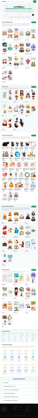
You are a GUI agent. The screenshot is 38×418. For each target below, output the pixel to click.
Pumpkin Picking (16, 333)
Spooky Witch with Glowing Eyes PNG (16, 179)
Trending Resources (4, 407)
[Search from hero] (33, 15)
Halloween (9, 1)
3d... (10, 159)
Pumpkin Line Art (22, 333)
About (26, 407)
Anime (26, 101)
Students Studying (9, 337)
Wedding (26, 284)
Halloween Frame (4, 333)
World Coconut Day (16, 67)
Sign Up (15, 408)
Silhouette (15, 129)
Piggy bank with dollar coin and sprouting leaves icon (21, 179)
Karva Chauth (15, 250)
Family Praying (4, 160)
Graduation (15, 298)
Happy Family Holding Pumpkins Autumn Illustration (15, 199)
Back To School (27, 298)
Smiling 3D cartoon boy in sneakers (11, 159)
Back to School (13, 1)
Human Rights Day (16, 236)
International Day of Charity (17, 39)
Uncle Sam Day (4, 81)
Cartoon (15, 101)
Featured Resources (4, 409)
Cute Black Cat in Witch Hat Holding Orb (23, 159)
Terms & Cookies (28, 409)
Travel (3, 326)
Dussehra (9, 339)
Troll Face (16, 159)
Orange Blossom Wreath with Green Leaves (26, 179)
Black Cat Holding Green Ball (12, 148)
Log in (32, 1)
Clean (4, 1)
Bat (14, 335)
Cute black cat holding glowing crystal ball (22, 148)
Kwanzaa (3, 250)
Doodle (3, 129)
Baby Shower (15, 312)
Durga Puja (21, 338)
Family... (3, 159)
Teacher (16, 1)
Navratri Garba (3, 338)
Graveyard (3, 335)
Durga (14, 338)
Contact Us (27, 410)
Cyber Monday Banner (15, 340)
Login (14, 407)
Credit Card (3, 264)
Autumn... (15, 201)
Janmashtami (3, 67)
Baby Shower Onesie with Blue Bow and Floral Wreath (32, 189)
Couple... (28, 159)
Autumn (19, 1)
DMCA (26, 408)
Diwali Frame (26, 338)
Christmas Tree (21, 340)
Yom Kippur (3, 39)
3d (2, 101)
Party (2, 298)
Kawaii (3, 115)
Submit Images (15, 409)
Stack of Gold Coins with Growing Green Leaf (4, 189)
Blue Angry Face (17, 160)
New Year (26, 312)
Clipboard (26, 250)
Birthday (15, 284)
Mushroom (23, 17)
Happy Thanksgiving (3, 340)
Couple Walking (32, 159)
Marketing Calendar (4, 410)
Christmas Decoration (26, 340)
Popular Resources (4, 408)
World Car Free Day (4, 53)
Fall (8, 17)
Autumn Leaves (21, 335)
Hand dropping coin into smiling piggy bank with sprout (33, 169)
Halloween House (10, 333)
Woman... (9, 201)
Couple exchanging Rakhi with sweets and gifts (5, 169)
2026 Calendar (4, 284)
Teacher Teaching (33, 335)
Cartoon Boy (11, 160)
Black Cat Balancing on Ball (16, 148)
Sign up (34, 1)
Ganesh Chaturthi (28, 17)
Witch (15, 17)
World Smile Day (27, 39)
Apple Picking (27, 335)
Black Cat (23, 160)
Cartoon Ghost (33, 333)
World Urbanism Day (27, 236)
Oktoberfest (15, 53)
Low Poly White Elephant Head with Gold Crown (26, 189)
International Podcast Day (28, 53)
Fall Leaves (11, 17)
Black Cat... (23, 159)
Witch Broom (27, 333)
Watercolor (26, 115)
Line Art (15, 115)
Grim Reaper (19, 17)
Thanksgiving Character (33, 339)
